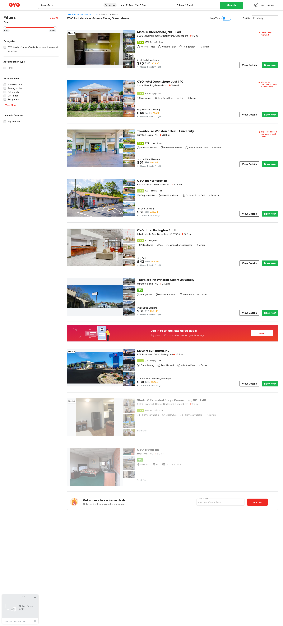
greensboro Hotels (89, 14)
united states (73, 14)
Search (231, 5)
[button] (54, 18)
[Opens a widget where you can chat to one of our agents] (20, 609)
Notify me (257, 502)
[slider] (5, 27)
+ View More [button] (10, 105)
